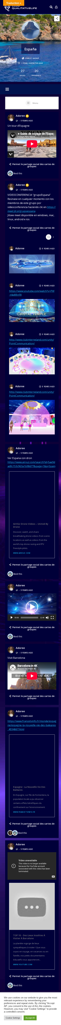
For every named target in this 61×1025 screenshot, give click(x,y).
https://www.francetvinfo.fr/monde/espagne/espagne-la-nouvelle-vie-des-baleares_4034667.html (32, 725)
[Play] (11, 617)
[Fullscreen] (52, 617)
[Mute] (47, 617)
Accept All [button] (30, 1018)
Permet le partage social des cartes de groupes (33, 165)
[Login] (56, 7)
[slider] (29, 617)
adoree (20, 115)
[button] (32, 607)
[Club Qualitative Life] (20, 7)
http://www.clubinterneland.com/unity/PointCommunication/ (31, 393)
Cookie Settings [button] (13, 1018)
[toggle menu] (7, 89)
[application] (32, 607)
